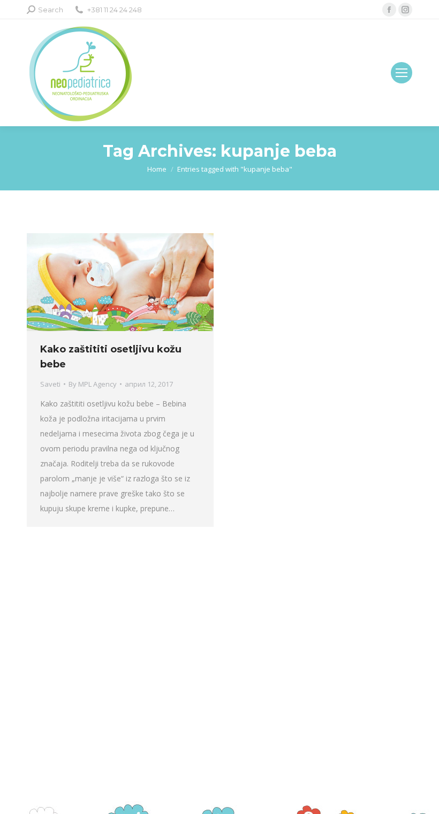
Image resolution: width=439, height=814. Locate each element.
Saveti (50, 384)
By (93, 384)
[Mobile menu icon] (401, 72)
